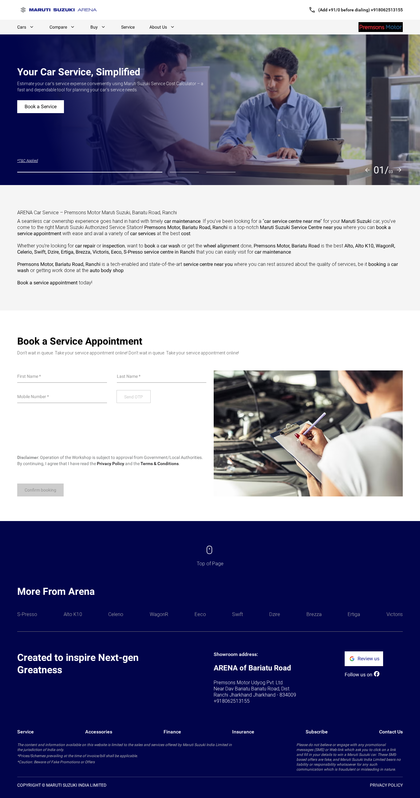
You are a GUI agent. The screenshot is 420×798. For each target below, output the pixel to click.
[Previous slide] (367, 170)
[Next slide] (399, 170)
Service (128, 27)
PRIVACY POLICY (386, 785)
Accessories (98, 732)
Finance (172, 732)
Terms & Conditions (160, 463)
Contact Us (391, 732)
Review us (368, 659)
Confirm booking (40, 490)
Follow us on (358, 675)
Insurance (243, 732)
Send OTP (133, 396)
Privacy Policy (110, 463)
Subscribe (317, 732)
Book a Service (41, 106)
